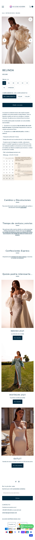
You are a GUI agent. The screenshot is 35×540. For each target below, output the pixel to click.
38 (13, 83)
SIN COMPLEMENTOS (9, 96)
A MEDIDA (11, 87)
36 (9, 83)
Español (11, 524)
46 (4, 87)
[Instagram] (18, 481)
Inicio (3, 13)
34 (4, 83)
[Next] (30, 40)
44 (27, 83)
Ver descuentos (17, 465)
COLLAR (27, 96)
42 (22, 83)
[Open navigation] (2, 6)
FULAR (20, 96)
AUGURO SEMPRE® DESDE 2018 (11, 519)
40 (18, 83)
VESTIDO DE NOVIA (10, 13)
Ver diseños (17, 338)
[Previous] (5, 40)
